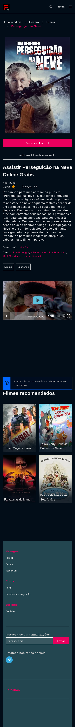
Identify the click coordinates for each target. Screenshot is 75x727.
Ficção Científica (21, 493)
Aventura (45, 437)
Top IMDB (11, 570)
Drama (50, 22)
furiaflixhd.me (12, 22)
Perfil (9, 587)
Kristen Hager (39, 252)
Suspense (23, 266)
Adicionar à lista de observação (37, 155)
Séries (9, 564)
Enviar (61, 640)
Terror (8, 493)
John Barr (24, 247)
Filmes (9, 557)
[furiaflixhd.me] (7, 6)
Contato (10, 611)
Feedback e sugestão (18, 594)
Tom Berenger (21, 252)
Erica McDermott (31, 256)
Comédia (56, 437)
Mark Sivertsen (11, 256)
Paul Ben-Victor (57, 252)
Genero (34, 22)
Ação (19, 441)
